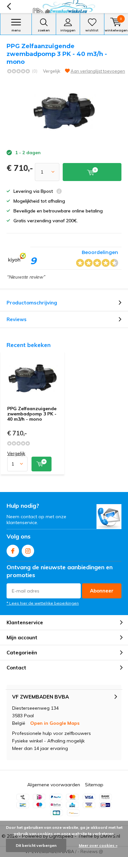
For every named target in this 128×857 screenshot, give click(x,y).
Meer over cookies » (98, 845)
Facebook (13, 551)
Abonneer (102, 591)
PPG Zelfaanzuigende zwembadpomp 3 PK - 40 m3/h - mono (31, 414)
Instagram (28, 551)
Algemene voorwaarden (53, 785)
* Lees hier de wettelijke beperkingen (43, 603)
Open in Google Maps (54, 723)
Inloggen (67, 30)
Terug (8, 6)
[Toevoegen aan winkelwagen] (42, 464)
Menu (16, 30)
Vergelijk (51, 71)
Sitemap (94, 785)
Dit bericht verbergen (36, 845)
